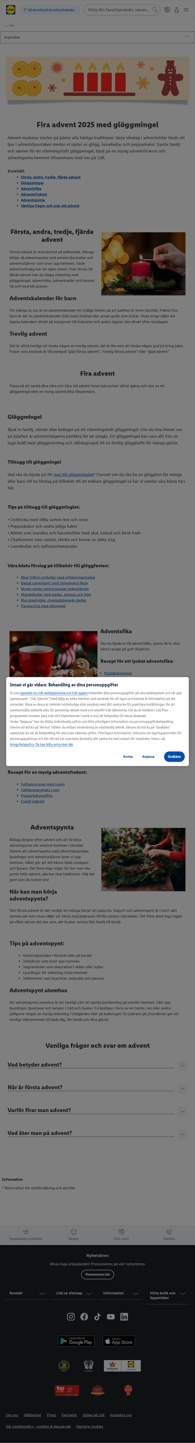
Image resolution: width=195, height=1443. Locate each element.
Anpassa (148, 756)
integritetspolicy (22, 744)
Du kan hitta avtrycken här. (54, 744)
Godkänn (174, 756)
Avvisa (128, 756)
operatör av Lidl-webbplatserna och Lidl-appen (54, 693)
